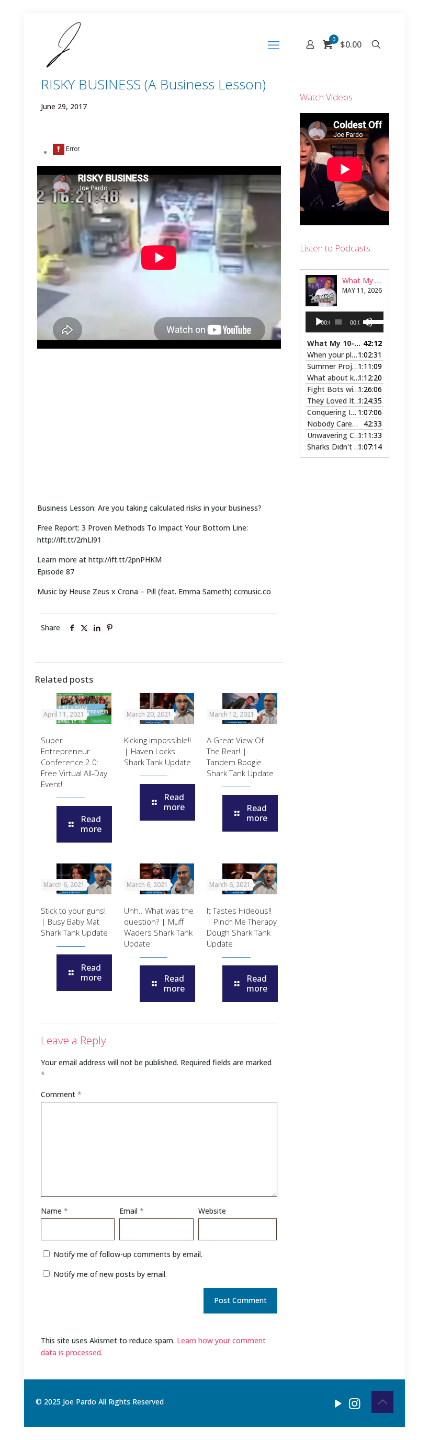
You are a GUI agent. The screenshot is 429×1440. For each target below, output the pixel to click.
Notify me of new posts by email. (110, 1274)
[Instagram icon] (354, 1403)
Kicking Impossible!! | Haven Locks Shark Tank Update (157, 751)
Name (54, 1211)
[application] (344, 322)
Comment (61, 1094)
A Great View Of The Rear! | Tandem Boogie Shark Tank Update (240, 756)
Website (212, 1211)
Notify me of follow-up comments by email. (127, 1254)
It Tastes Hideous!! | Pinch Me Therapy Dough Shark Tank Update (242, 927)
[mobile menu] (274, 44)
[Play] (319, 322)
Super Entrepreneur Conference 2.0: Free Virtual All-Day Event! (74, 762)
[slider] (372, 321)
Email (131, 1211)
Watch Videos (326, 97)
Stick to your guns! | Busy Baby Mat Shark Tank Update (74, 921)
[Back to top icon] (382, 1402)
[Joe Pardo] (63, 44)
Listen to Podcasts (335, 248)
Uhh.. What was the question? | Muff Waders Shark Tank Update (159, 927)
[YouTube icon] (338, 1403)
